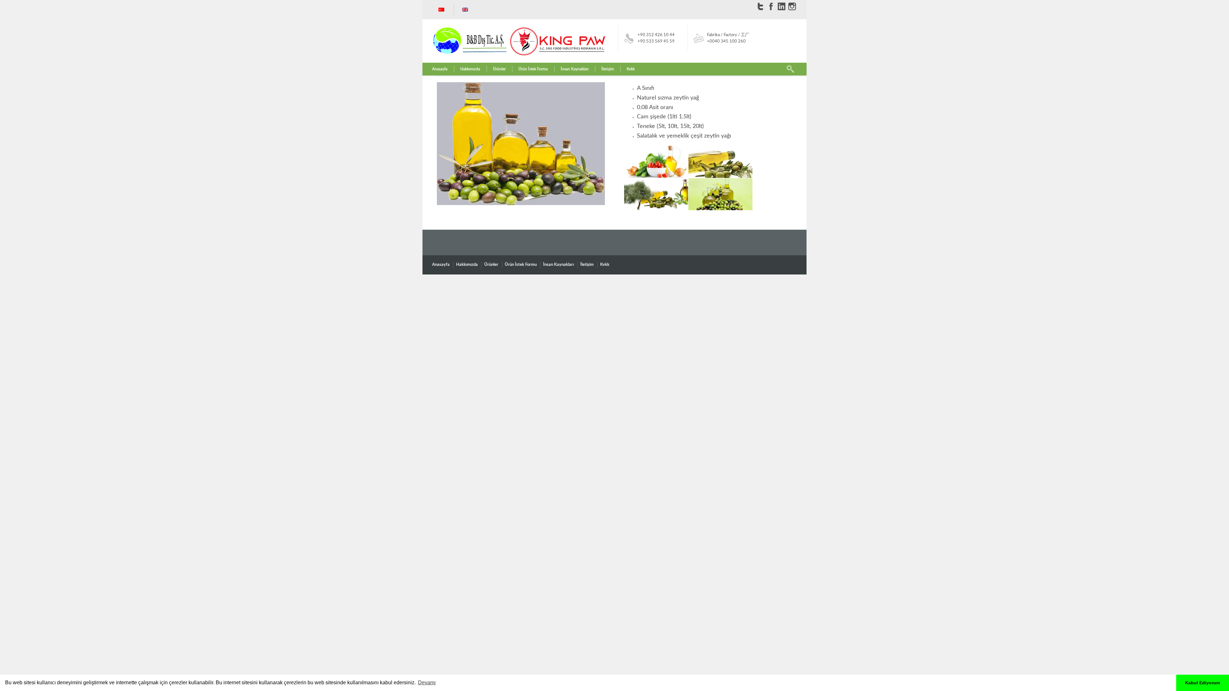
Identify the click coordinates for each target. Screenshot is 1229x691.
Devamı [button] (427, 682)
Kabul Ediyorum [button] (1202, 682)
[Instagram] (792, 6)
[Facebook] (771, 6)
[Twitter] (760, 6)
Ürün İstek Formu (533, 69)
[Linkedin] (781, 6)
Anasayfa (439, 69)
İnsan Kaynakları (575, 69)
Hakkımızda (470, 69)
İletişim (607, 69)
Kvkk (631, 69)
